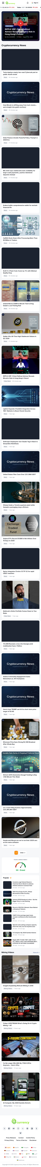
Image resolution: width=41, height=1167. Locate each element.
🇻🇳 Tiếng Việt (7, 1157)
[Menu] (3, 2)
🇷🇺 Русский (24, 1150)
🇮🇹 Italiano (16, 1157)
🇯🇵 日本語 (6, 1154)
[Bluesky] (20, 1133)
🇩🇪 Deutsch (7, 1150)
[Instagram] (18, 1128)
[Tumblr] (36, 1128)
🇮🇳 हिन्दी (28, 1154)
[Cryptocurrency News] (10, 2)
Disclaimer (33, 1140)
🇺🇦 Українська (20, 1160)
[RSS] (23, 1128)
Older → (22, 852)
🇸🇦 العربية (34, 1154)
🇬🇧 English (7, 1147)
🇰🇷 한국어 (14, 1154)
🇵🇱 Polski (24, 1157)
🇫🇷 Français (16, 1150)
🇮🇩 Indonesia (33, 1150)
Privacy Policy (9, 1140)
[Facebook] (9, 1128)
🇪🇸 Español (16, 1147)
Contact (21, 1138)
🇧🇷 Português (24, 1147)
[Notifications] (27, 2)
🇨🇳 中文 (21, 1154)
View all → (36, 952)
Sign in (36, 3)
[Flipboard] (32, 1128)
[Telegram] (27, 1128)
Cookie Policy (30, 1138)
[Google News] (13, 1128)
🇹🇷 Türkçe (33, 1147)
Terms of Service (21, 1140)
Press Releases (11, 1138)
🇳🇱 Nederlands (33, 1157)
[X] (4, 1128)
